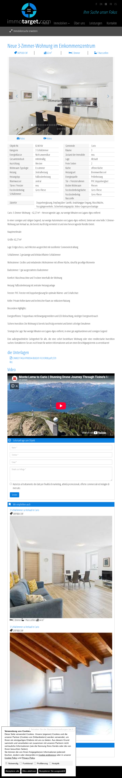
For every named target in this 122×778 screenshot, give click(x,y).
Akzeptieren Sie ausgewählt (52, 771)
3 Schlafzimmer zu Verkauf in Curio (24, 510)
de (106, 4)
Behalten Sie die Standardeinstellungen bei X (52, 729)
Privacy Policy (28, 758)
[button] (15, 96)
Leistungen (95, 23)
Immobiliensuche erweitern (25, 31)
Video (49, 138)
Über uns (79, 23)
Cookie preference (47, 755)
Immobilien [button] (61, 23)
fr (111, 4)
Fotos (22, 138)
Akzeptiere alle (12, 771)
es (116, 4)
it (96, 4)
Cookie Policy (11, 758)
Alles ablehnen (29, 771)
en (101, 4)
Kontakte (112, 23)
